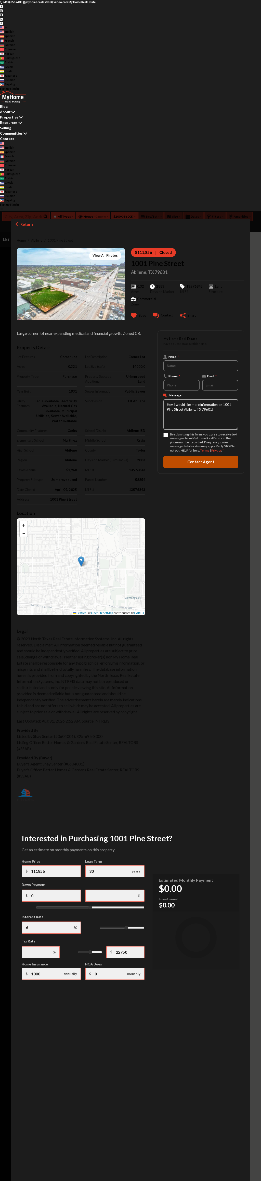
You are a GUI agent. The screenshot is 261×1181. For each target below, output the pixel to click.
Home (21, 240)
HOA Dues (93, 964)
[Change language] (3, 27)
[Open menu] (1, 209)
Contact (7, 138)
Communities (11, 133)
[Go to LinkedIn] (1, 18)
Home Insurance (35, 964)
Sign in (14, 88)
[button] (81, 561)
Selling (5, 128)
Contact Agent (200, 461)
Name (173, 356)
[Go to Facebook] (1, 6)
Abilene (36, 240)
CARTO (139, 613)
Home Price (31, 861)
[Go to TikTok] (1, 23)
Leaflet (81, 613)
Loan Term (93, 861)
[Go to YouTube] (1, 14)
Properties (9, 117)
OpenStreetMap (102, 613)
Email (212, 376)
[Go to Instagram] (1, 10)
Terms (204, 450)
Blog (4, 106)
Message (175, 395)
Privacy (216, 450)
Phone (174, 376)
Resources (9, 122)
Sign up (5, 88)
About (5, 112)
